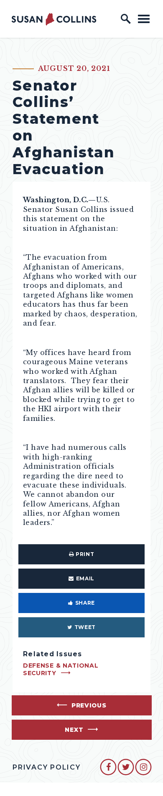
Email (85, 578)
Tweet (85, 627)
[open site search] (126, 19)
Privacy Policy (47, 767)
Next (74, 729)
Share (85, 603)
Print (85, 554)
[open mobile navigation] (143, 19)
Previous (89, 705)
